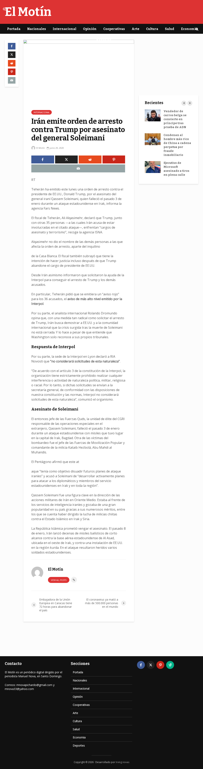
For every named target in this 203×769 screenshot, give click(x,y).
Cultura (152, 29)
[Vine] (170, 665)
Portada (13, 29)
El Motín (40, 147)
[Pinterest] (160, 665)
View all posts (58, 580)
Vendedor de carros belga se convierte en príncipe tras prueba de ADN (175, 119)
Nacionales (36, 29)
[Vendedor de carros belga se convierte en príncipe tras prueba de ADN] (153, 115)
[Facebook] (141, 665)
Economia (189, 29)
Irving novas (122, 762)
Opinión (90, 29)
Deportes (103, 39)
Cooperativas (114, 29)
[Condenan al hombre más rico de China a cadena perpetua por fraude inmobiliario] (153, 139)
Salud (169, 29)
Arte (135, 29)
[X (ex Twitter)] (151, 665)
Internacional (64, 29)
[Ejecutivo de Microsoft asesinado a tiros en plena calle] (153, 167)
